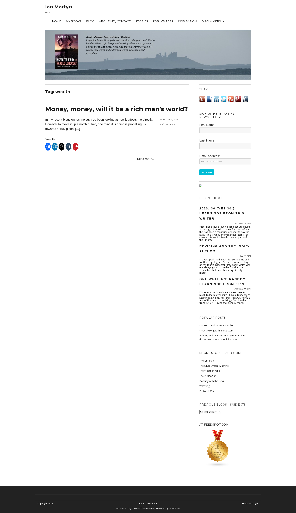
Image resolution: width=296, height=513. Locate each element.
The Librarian (206, 360)
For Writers (163, 21)
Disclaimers (211, 21)
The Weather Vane (209, 370)
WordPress (174, 508)
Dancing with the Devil (211, 381)
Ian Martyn (58, 7)
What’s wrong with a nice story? (216, 330)
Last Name (206, 140)
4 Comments (167, 124)
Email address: (209, 156)
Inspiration (187, 21)
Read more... (145, 159)
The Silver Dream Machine (214, 365)
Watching (204, 386)
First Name (206, 125)
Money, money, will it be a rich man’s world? (116, 109)
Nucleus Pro (122, 508)
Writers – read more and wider (216, 325)
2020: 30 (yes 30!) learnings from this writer (221, 213)
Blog (90, 21)
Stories (141, 21)
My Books (73, 21)
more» (208, 239)
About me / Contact (115, 21)
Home (56, 21)
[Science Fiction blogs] (225, 448)
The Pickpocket (207, 375)
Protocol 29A (206, 391)
